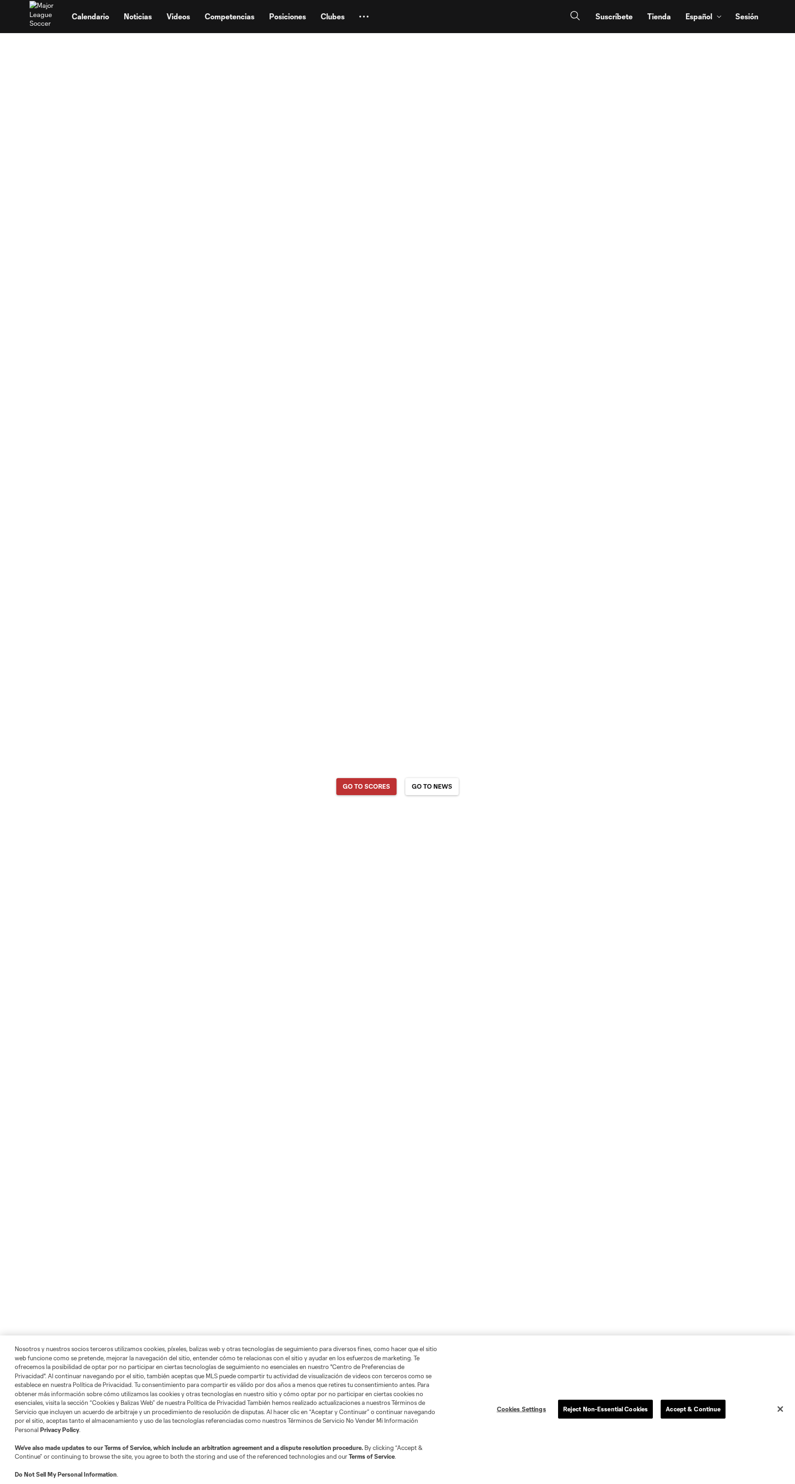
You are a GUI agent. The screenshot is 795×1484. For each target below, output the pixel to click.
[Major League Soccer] (45, 16)
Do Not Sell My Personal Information (66, 1474)
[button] (364, 16)
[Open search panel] (575, 16)
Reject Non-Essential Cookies (605, 1408)
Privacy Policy (59, 1429)
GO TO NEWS (432, 786)
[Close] (780, 1409)
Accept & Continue (693, 1408)
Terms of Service (127, 1447)
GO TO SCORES (366, 786)
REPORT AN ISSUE (398, 822)
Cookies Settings (521, 1408)
